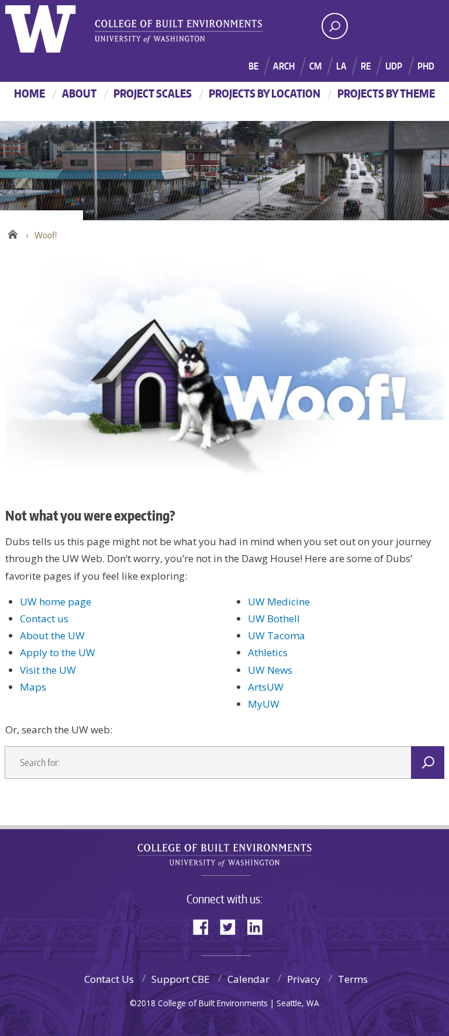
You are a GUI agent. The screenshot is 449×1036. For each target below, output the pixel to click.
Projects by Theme (386, 93)
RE (366, 66)
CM (315, 66)
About (79, 93)
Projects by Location (264, 93)
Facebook (205, 926)
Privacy (303, 979)
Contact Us (109, 979)
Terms (353, 979)
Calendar (248, 979)
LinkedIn (259, 926)
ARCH (284, 66)
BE (253, 66)
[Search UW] (335, 26)
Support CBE (180, 979)
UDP (393, 66)
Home (29, 93)
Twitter (232, 926)
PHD (425, 66)
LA (341, 66)
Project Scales (152, 93)
